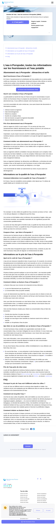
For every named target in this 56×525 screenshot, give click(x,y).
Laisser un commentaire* (11, 435)
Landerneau (48, 376)
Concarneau (36, 374)
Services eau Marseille (24, 498)
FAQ (8, 56)
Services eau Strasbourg (42, 502)
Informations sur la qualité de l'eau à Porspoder (21, 51)
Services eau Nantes (41, 497)
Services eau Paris (24, 493)
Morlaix (36, 376)
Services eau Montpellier (42, 498)
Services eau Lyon (24, 495)
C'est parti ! (18, 22)
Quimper (27, 374)
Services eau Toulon (24, 502)
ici (44, 355)
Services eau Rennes (41, 495)
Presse (38, 518)
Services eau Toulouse (41, 500)
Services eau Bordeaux (41, 493)
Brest (23, 374)
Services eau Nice (23, 500)
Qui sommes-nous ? (24, 518)
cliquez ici (44, 449)
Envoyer (28, 446)
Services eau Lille (23, 497)
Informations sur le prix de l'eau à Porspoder (20, 53)
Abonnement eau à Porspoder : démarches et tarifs (22, 48)
